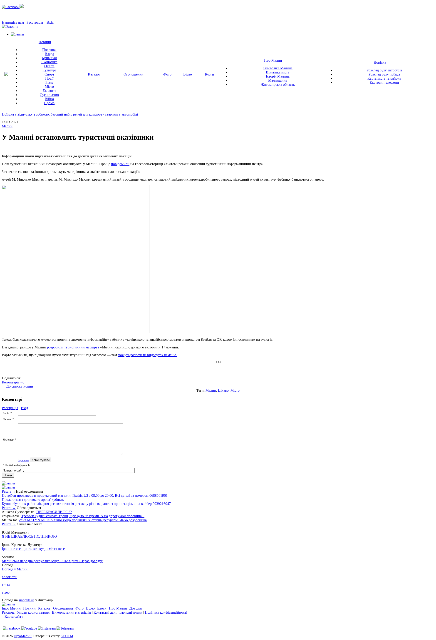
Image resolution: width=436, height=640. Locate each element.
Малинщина (277, 80)
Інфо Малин (11, 608)
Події (49, 78)
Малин (7, 126)
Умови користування (33, 612)
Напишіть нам (13, 22)
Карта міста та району (384, 78)
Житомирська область (278, 84)
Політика (49, 50)
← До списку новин (17, 386)
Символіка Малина (277, 68)
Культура (49, 70)
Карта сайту (14, 616)
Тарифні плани (130, 612)
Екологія (49, 91)
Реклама (8, 612)
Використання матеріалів (71, 612)
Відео (187, 74)
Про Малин (273, 60)
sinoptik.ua (26, 600)
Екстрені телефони (384, 82)
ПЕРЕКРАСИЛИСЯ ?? (54, 512)
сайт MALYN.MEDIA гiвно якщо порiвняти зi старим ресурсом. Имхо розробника (83, 520)
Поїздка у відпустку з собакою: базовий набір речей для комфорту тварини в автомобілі (70, 114)
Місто (49, 86)
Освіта (49, 66)
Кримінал (49, 58)
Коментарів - (13, 382)
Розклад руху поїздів (384, 74)
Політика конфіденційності (166, 612)
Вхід (50, 22)
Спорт (49, 74)
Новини (45, 42)
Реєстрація (35, 22)
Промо (49, 103)
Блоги (209, 74)
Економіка (49, 62)
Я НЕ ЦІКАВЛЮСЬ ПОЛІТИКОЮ (29, 536)
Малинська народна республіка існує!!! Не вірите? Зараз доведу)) (52, 561)
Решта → (9, 491)
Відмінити (23, 460)
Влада (49, 54)
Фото (167, 74)
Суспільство (49, 95)
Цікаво (223, 390)
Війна (49, 99)
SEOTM (67, 636)
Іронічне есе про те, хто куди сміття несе (33, 549)
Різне (49, 82)
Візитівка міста (277, 72)
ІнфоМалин (23, 636)
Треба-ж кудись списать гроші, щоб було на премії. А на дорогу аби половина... (82, 516)
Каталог (94, 74)
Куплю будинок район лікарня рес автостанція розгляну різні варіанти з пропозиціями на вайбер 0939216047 (86, 504)
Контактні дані (105, 612)
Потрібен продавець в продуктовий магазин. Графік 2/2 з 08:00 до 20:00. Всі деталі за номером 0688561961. (85, 495)
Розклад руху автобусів (384, 70)
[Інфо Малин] (6, 74)
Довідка (380, 62)
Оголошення (133, 74)
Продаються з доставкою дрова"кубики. (33, 499)
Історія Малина (278, 76)
